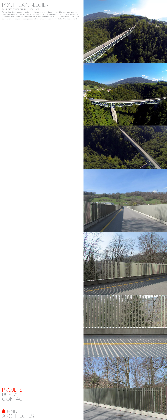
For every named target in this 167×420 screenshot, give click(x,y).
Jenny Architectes (18, 413)
